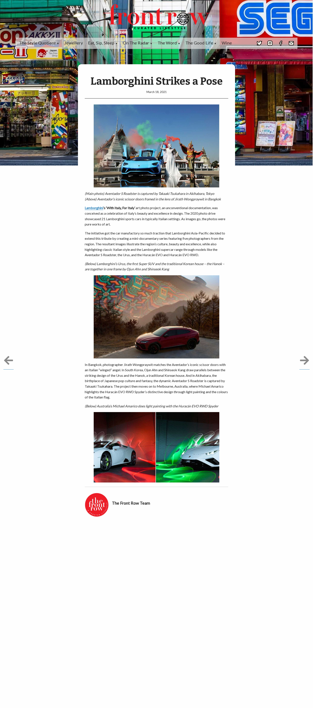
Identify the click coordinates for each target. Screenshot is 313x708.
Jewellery (73, 42)
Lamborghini (94, 208)
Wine (227, 42)
